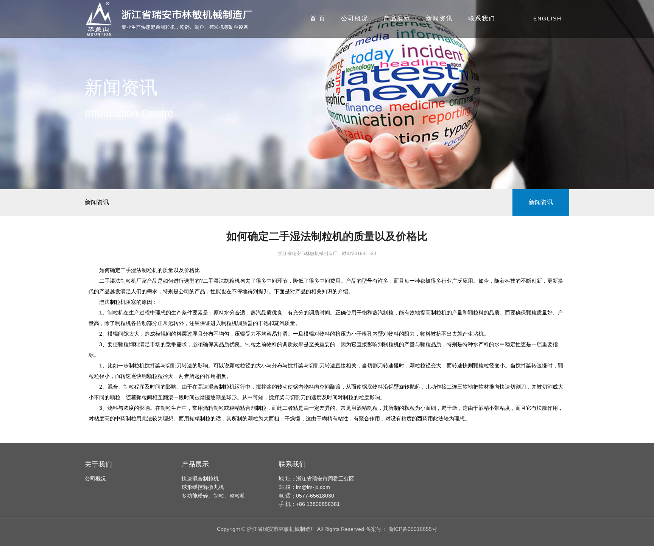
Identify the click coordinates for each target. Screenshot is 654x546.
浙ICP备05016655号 (412, 529)
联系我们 (481, 18)
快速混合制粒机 (200, 479)
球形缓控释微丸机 (203, 487)
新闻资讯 (439, 18)
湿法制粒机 (112, 302)
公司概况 (354, 18)
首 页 (318, 18)
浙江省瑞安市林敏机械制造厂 (307, 253)
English (547, 19)
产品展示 (397, 18)
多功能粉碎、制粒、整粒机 (213, 496)
